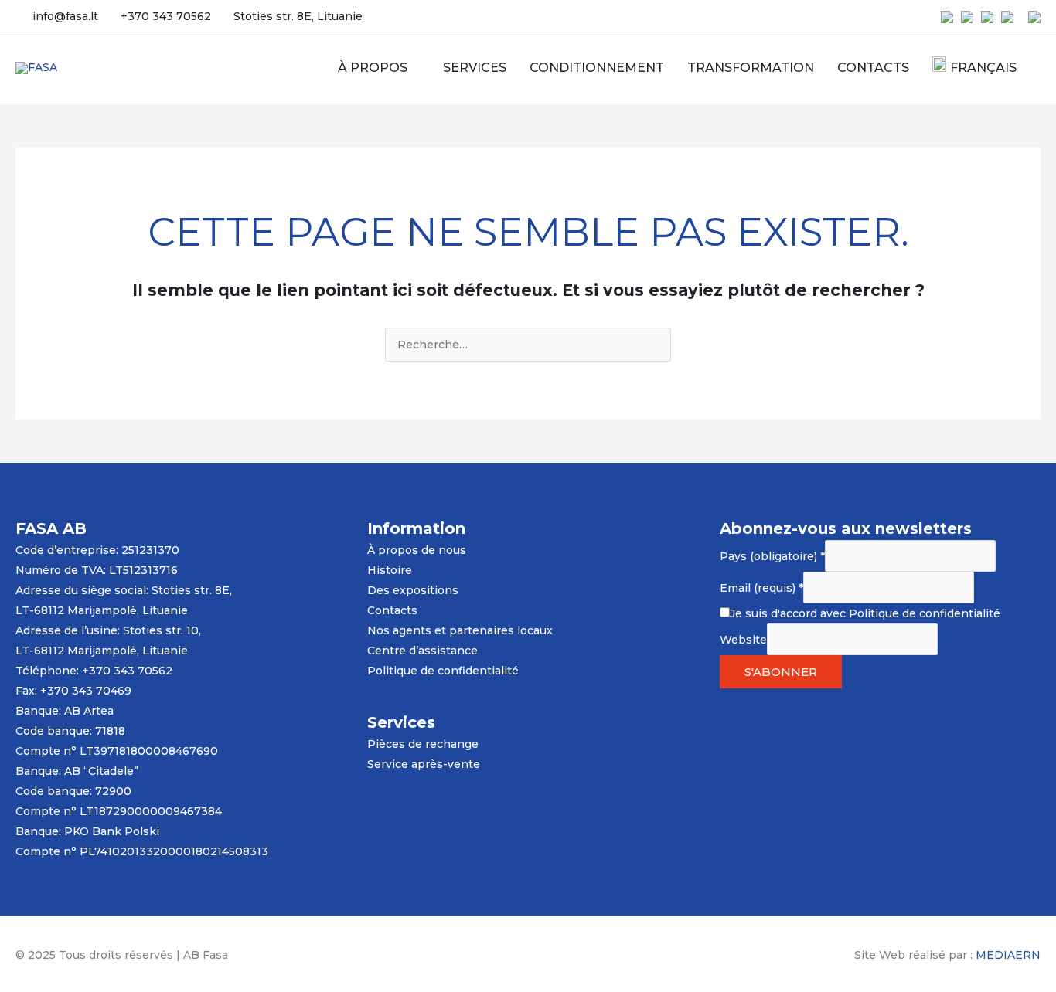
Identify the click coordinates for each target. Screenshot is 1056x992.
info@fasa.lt (65, 16)
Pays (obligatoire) (772, 555)
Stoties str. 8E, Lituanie (298, 16)
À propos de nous (416, 550)
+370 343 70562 (166, 16)
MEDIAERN (1008, 955)
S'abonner (780, 671)
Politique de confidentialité (443, 671)
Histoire (389, 570)
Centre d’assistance (422, 650)
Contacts (392, 610)
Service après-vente (423, 764)
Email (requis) (761, 587)
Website (743, 639)
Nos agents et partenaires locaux (460, 630)
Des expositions (412, 590)
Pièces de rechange (423, 744)
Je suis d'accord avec (865, 613)
